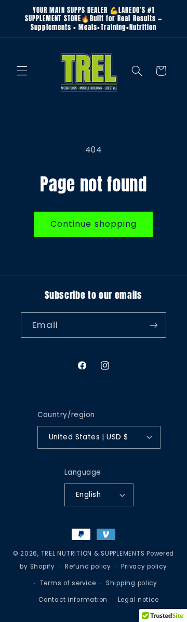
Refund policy (88, 566)
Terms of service (68, 583)
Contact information (73, 600)
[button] (22, 70)
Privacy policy (144, 566)
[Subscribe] (154, 325)
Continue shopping (93, 224)
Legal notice (138, 600)
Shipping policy (131, 583)
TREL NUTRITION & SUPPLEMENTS (93, 553)
